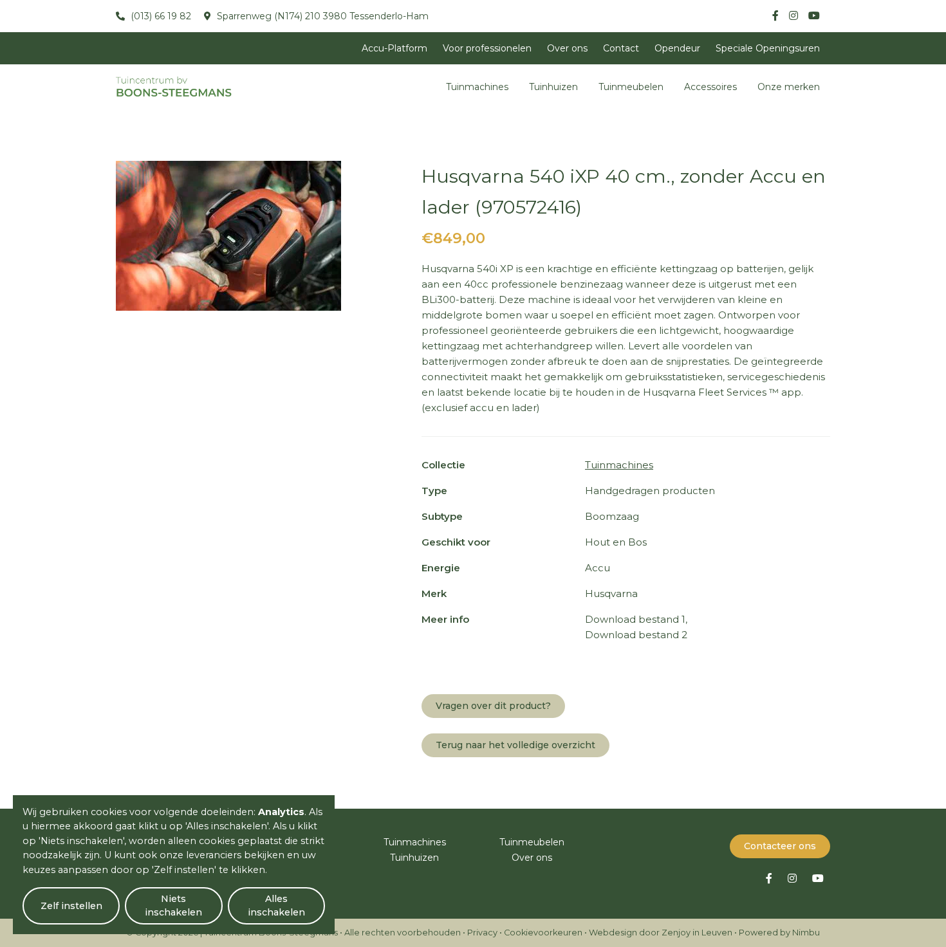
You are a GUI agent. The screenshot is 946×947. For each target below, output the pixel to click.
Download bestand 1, (636, 619)
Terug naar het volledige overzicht (515, 745)
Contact (621, 48)
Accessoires (710, 87)
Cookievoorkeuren (543, 932)
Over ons (567, 48)
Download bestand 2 (636, 635)
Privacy (482, 932)
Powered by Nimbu (779, 932)
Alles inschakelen (276, 905)
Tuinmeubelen (630, 87)
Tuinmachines (477, 87)
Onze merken (788, 87)
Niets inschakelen (173, 905)
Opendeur (677, 48)
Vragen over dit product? (493, 706)
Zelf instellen (71, 906)
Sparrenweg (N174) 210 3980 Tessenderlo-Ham (321, 16)
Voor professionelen (487, 48)
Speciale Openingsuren (768, 48)
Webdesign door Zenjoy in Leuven (660, 932)
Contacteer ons (780, 846)
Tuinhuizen (553, 87)
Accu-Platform (394, 48)
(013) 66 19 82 (159, 16)
